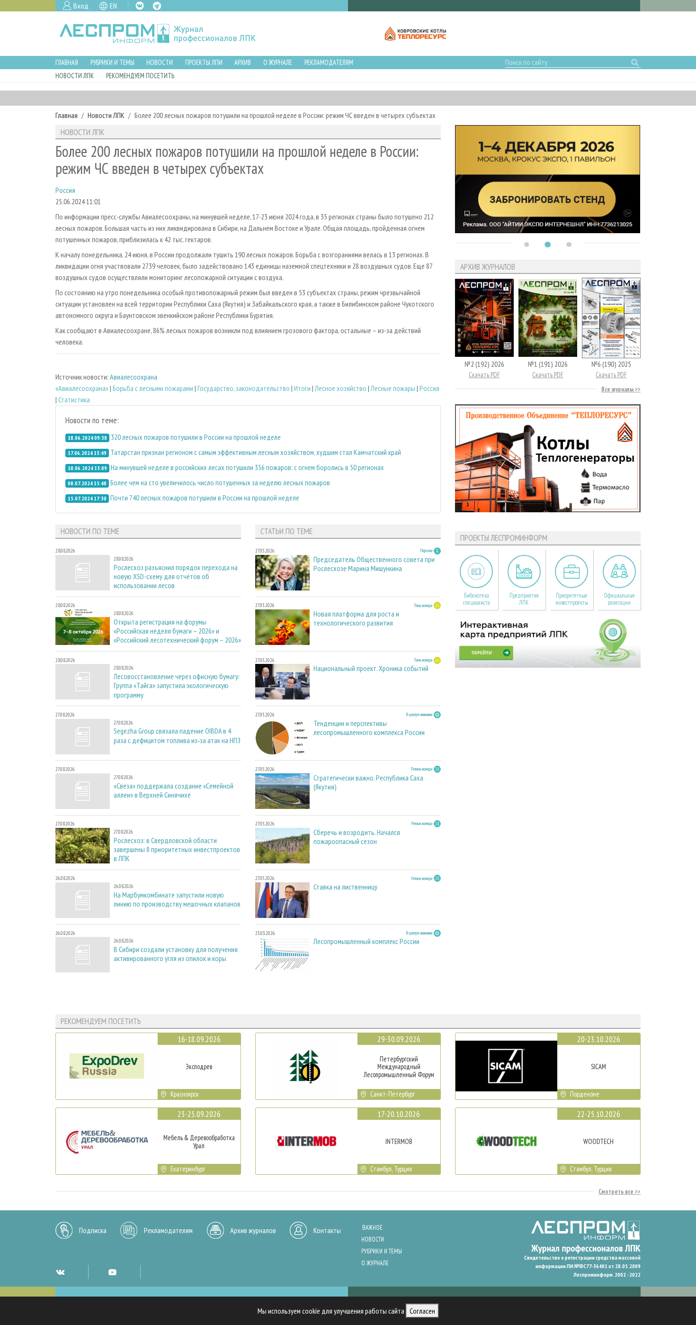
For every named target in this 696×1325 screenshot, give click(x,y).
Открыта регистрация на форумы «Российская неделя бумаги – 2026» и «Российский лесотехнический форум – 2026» (177, 630)
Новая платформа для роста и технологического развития (356, 618)
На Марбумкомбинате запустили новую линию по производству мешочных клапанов (177, 899)
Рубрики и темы (112, 62)
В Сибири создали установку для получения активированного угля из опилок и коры (176, 954)
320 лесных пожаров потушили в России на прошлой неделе (196, 437)
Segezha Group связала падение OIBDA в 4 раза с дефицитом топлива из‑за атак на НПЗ (177, 735)
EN (113, 5)
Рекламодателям (328, 62)
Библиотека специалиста (476, 599)
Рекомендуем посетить (140, 75)
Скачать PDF (484, 374)
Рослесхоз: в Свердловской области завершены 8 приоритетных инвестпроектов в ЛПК (177, 849)
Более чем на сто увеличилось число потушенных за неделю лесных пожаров (220, 482)
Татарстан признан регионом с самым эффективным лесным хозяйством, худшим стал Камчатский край (255, 452)
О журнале (277, 62)
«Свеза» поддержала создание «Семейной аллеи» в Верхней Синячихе (173, 790)
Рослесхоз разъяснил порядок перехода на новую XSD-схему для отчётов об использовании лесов (176, 576)
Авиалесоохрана (133, 376)
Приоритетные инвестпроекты (571, 599)
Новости (159, 62)
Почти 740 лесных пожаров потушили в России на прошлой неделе (204, 497)
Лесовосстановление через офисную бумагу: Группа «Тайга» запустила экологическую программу (177, 685)
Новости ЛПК (74, 75)
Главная (66, 62)
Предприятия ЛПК (524, 599)
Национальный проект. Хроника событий (370, 668)
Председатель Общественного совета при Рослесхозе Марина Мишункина (374, 564)
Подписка (93, 1230)
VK (139, 5)
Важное (372, 1228)
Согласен (422, 1311)
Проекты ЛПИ (204, 62)
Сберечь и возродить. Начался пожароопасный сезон (356, 837)
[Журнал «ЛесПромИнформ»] (165, 33)
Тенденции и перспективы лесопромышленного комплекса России (369, 728)
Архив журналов (253, 1230)
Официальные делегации (619, 599)
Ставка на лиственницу (345, 886)
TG (157, 6)
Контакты (327, 1230)
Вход (81, 5)
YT (112, 1272)
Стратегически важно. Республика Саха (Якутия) (368, 782)
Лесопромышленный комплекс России (366, 941)
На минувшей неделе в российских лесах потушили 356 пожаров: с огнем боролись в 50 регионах (247, 467)
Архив (242, 62)
